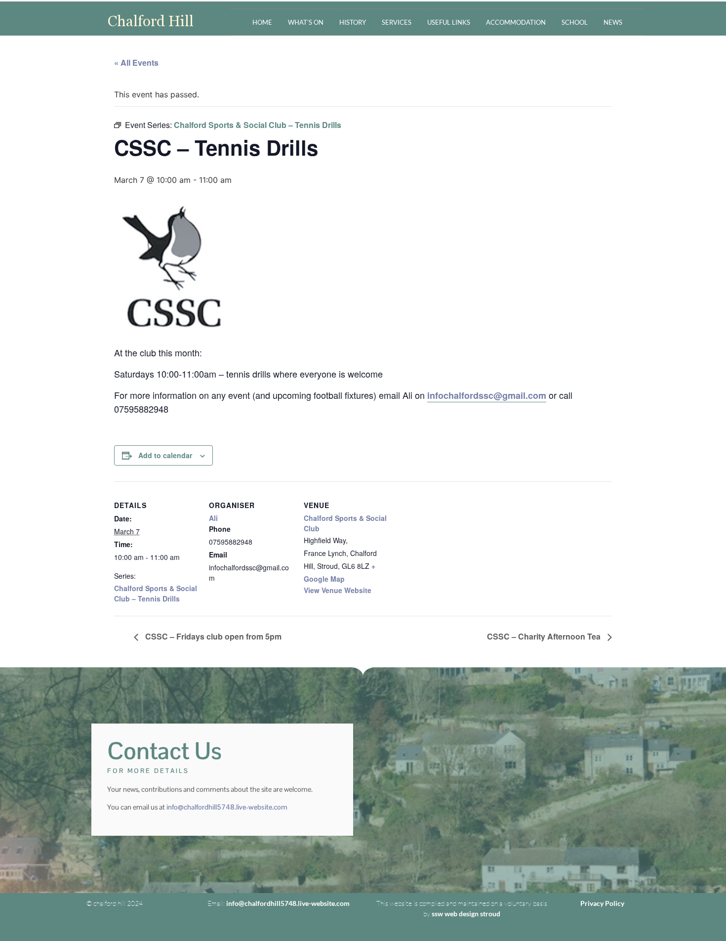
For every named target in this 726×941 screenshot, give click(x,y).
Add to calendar (165, 455)
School (575, 22)
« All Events (136, 62)
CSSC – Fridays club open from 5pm (212, 636)
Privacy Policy (602, 903)
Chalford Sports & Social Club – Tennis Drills (155, 593)
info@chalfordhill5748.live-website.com (226, 807)
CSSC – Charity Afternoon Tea (545, 636)
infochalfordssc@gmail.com (486, 395)
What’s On (305, 22)
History (352, 22)
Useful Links (448, 22)
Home (262, 22)
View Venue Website (337, 590)
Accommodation (516, 22)
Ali (213, 518)
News (613, 22)
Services (396, 22)
